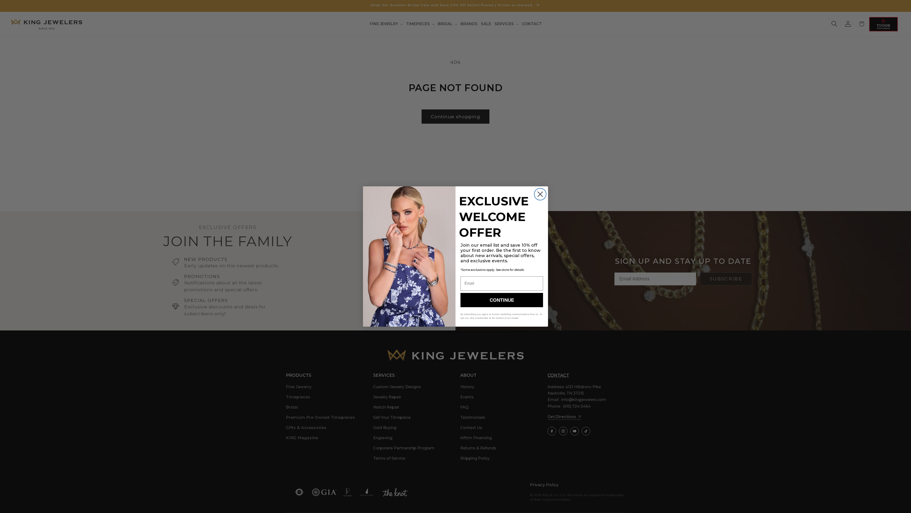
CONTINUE (502, 300)
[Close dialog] (540, 194)
